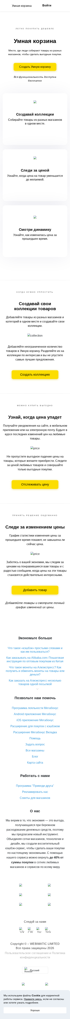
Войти (46, 5)
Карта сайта (35, 762)
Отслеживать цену (35, 484)
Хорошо (35, 1010)
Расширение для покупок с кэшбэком (35, 726)
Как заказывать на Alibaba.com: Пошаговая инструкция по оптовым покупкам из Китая (35, 659)
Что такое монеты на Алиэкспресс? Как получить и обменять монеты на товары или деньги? (35, 671)
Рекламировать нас (35, 791)
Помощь (35, 738)
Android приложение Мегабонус (35, 714)
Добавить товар (35, 590)
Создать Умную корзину (35, 66)
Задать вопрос (35, 744)
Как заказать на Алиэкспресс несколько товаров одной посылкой (35, 682)
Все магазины (35, 750)
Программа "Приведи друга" (35, 785)
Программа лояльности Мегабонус (35, 708)
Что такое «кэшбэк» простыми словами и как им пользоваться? (35, 650)
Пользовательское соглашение (27, 953)
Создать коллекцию (35, 374)
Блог (35, 756)
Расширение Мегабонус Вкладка (35, 732)
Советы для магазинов (35, 797)
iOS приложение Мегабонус (35, 720)
